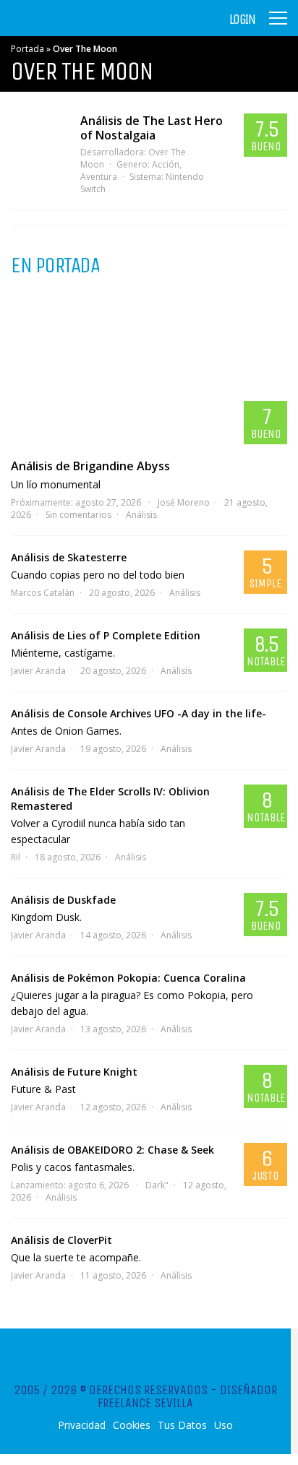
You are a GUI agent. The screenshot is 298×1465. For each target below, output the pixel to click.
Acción (165, 164)
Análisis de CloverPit (61, 1240)
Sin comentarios (78, 515)
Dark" (157, 1185)
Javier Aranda (38, 671)
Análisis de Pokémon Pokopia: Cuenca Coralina (128, 978)
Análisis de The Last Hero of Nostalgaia (151, 128)
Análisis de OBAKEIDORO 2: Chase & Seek (112, 1150)
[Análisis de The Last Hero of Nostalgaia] (38, 149)
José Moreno (184, 502)
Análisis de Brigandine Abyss (90, 466)
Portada (27, 49)
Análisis (141, 515)
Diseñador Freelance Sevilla (187, 1396)
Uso (223, 1425)
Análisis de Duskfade (63, 900)
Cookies (131, 1425)
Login (242, 19)
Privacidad (82, 1425)
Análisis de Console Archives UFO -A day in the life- (138, 713)
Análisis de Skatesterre (69, 557)
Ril (15, 857)
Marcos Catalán (42, 593)
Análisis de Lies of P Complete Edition (105, 635)
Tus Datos (182, 1425)
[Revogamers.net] (73, 28)
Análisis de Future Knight (74, 1072)
